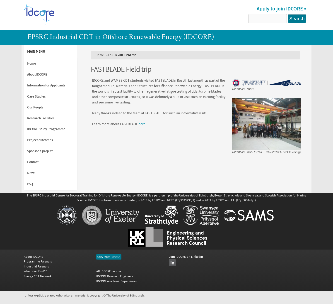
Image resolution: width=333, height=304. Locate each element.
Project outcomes (40, 140)
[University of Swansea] (201, 224)
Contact (33, 162)
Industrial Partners (36, 266)
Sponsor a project (40, 151)
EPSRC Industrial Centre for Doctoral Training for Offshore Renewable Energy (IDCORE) (90, 195)
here (141, 124)
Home (100, 55)
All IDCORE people (108, 271)
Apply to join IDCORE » (281, 8)
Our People (35, 107)
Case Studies (36, 96)
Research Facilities (40, 118)
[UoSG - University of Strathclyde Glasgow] (161, 224)
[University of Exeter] (111, 224)
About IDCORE (37, 74)
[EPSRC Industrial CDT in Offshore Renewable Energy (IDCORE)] (39, 24)
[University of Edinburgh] (67, 224)
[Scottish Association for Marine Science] (249, 224)
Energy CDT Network (38, 276)
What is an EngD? (35, 271)
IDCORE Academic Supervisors (116, 281)
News (31, 173)
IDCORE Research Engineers (114, 276)
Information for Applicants (46, 85)
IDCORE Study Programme (46, 129)
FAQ (30, 183)
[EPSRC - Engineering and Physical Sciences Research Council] (167, 245)
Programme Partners (38, 261)
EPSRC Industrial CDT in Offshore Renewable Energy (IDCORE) (120, 37)
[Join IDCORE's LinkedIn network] (172, 262)
